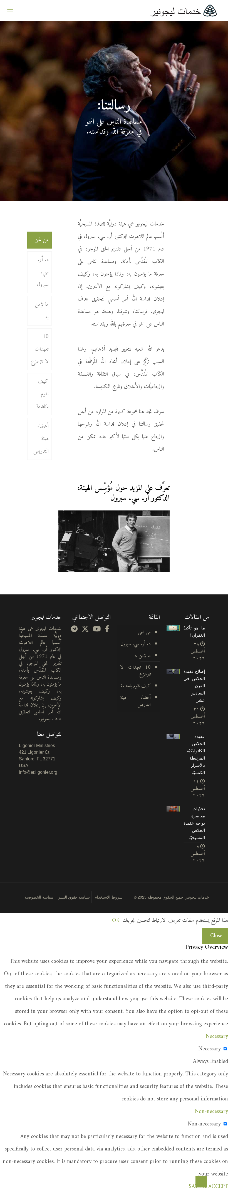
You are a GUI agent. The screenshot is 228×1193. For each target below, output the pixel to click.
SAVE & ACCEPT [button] (208, 1187)
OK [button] (116, 921)
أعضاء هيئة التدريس (41, 438)
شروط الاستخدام (109, 897)
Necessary (210, 1049)
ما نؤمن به (42, 311)
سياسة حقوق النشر (74, 897)
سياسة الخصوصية (38, 897)
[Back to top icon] (201, 1181)
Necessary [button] (217, 1036)
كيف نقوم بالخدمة (42, 394)
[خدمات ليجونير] (183, 10)
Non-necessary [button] (211, 1112)
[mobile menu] (10, 10)
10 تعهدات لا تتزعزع (40, 349)
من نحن (41, 240)
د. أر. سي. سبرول (43, 272)
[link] (114, 541)
